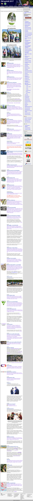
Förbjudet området (27, 129)
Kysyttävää (26, 31)
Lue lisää (21, 222)
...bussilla (27, 89)
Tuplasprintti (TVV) (10, 495)
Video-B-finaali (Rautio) (28, 34)
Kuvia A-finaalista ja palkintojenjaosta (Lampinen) (28, 46)
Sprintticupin (16, 448)
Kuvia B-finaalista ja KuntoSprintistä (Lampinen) (28, 43)
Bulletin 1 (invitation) (28, 119)
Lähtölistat (26, 69)
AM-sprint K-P (9, 494)
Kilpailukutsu (27, 74)
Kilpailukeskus (27, 96)
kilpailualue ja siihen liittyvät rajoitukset (16, 362)
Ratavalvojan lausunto (28, 70)
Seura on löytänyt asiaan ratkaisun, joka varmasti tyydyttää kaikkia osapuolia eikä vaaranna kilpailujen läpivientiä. (14, 344)
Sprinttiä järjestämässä (28, 50)
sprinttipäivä (19, 452)
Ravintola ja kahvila (28, 101)
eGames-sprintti (16, 494)
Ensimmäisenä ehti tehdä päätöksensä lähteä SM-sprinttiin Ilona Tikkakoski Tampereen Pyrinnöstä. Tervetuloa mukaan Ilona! (13, 379)
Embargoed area (27, 120)
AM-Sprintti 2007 (27, 109)
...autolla (27, 85)
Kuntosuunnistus (27, 100)
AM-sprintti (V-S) (29, 494)
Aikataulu (26, 73)
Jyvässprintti (16, 495)
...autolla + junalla (28, 86)
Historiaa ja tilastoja (28, 60)
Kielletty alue (27, 78)
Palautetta (26, 30)
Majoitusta (26, 104)
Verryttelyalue (27, 97)
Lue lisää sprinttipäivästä (16, 455)
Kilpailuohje (26, 66)
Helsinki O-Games (27, 114)
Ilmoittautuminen (27, 79)
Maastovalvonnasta (28, 27)
